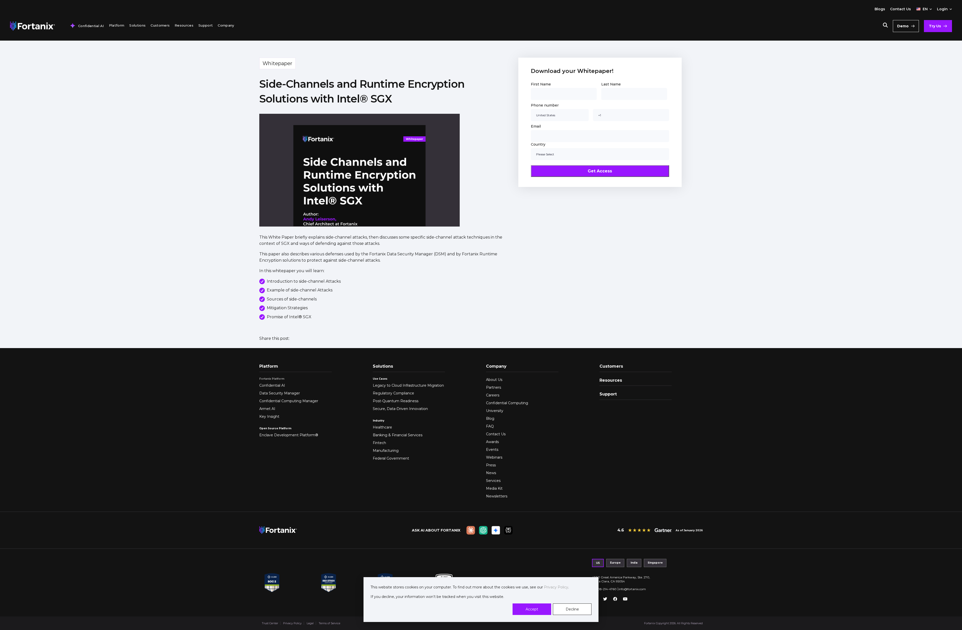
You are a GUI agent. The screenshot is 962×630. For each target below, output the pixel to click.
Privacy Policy (555, 587)
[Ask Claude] (470, 530)
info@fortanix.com (632, 589)
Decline (572, 609)
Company (226, 25)
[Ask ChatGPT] (483, 530)
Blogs (880, 9)
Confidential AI (91, 26)
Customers (160, 25)
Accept (532, 609)
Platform (117, 25)
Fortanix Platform (271, 378)
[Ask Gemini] (496, 530)
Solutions (137, 25)
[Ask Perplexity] (508, 530)
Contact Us (900, 9)
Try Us (935, 26)
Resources (184, 25)
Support (205, 25)
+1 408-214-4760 (604, 589)
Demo (903, 26)
